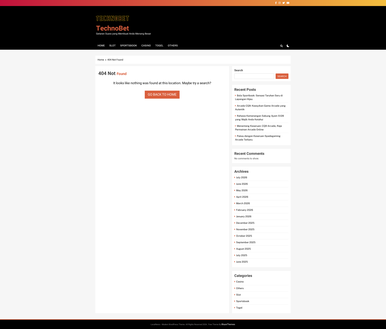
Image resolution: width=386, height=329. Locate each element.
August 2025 (243, 248)
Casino (146, 45)
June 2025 (242, 261)
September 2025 (245, 242)
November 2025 (245, 229)
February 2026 (244, 210)
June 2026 (242, 183)
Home (101, 45)
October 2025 (244, 235)
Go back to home (162, 94)
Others (173, 45)
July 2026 (241, 177)
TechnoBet (112, 28)
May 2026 (242, 190)
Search (238, 70)
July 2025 (241, 255)
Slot (112, 45)
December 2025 (245, 222)
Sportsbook (128, 45)
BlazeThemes (228, 324)
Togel (159, 45)
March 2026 (243, 203)
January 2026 (243, 216)
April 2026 (242, 196)
